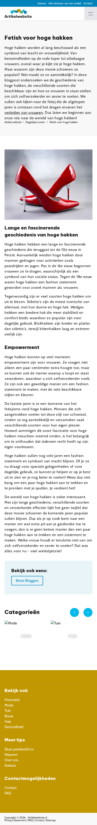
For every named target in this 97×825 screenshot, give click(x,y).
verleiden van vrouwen (24, 112)
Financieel (12, 700)
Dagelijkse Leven (35, 122)
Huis (8, 721)
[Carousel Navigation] (81, 614)
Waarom (11, 754)
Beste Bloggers (27, 580)
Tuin (8, 710)
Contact (87, 3)
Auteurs (42, 3)
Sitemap (51, 820)
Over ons (11, 760)
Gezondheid (14, 727)
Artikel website (13, 122)
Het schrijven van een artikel (64, 3)
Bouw (9, 716)
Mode (9, 705)
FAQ (8, 793)
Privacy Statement (15, 820)
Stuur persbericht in (19, 749)
